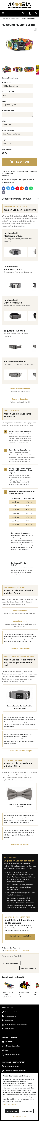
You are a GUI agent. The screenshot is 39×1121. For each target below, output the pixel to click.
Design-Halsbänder (10, 950)
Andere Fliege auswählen (20, 844)
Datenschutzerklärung (9, 1104)
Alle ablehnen (27, 1111)
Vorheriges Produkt (12, 963)
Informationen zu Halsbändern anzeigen (20, 937)
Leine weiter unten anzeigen (20, 648)
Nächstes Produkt (27, 968)
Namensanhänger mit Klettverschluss (25, 994)
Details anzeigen (19, 1116)
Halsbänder (26, 950)
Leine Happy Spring (8, 993)
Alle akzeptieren (12, 1111)
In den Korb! (22, 162)
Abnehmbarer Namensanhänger (20, 751)
